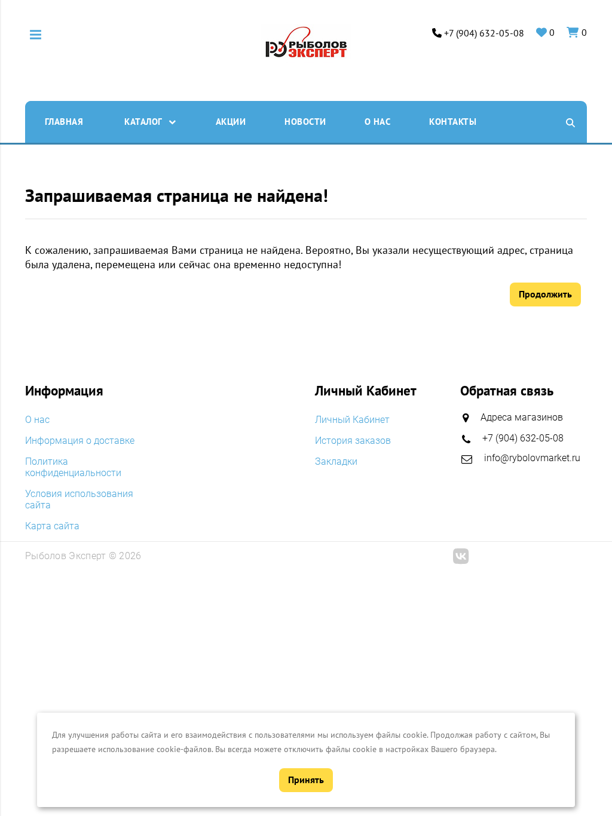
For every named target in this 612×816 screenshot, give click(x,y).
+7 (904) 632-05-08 (484, 33)
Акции (231, 121)
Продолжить (545, 294)
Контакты (452, 121)
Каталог (143, 121)
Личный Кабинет (352, 419)
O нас (378, 121)
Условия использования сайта (79, 499)
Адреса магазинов (522, 417)
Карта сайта (52, 526)
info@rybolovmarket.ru (532, 458)
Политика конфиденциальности (73, 467)
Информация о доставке (79, 440)
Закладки (336, 461)
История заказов (353, 440)
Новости (305, 121)
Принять (306, 780)
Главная (64, 121)
